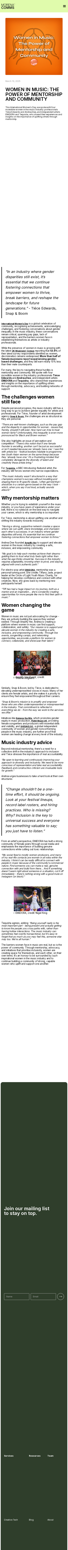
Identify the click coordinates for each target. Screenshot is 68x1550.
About (50, 1520)
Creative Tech (11, 1520)
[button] (64, 6)
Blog (31, 1520)
